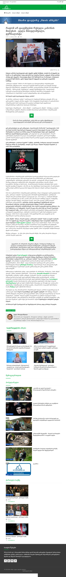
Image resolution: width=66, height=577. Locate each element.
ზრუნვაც (12, 287)
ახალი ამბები (10, 41)
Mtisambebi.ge (11, 501)
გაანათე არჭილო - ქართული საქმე (16, 536)
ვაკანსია (35, 463)
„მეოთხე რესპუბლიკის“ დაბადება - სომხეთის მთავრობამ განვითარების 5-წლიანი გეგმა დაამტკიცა (45, 367)
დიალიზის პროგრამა (43, 273)
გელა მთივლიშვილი (21, 314)
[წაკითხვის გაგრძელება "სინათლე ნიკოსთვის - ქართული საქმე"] (17, 490)
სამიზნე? (54, 259)
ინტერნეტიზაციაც (11, 283)
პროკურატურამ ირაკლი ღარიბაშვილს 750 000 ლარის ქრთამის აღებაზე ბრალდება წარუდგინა (19, 348)
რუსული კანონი (11, 310)
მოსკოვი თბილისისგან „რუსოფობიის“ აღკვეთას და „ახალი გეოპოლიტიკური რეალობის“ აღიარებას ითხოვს (18, 367)
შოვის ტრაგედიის (22, 255)
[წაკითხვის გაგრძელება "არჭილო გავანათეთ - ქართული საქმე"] (17, 509)
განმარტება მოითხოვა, (26, 264)
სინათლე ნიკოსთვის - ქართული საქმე (17, 497)
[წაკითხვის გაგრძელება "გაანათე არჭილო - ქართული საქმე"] (17, 529)
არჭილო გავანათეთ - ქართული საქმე (17, 517)
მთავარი (8, 13)
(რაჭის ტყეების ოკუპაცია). (23, 222)
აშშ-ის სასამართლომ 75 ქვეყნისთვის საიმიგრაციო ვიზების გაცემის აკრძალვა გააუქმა (46, 348)
